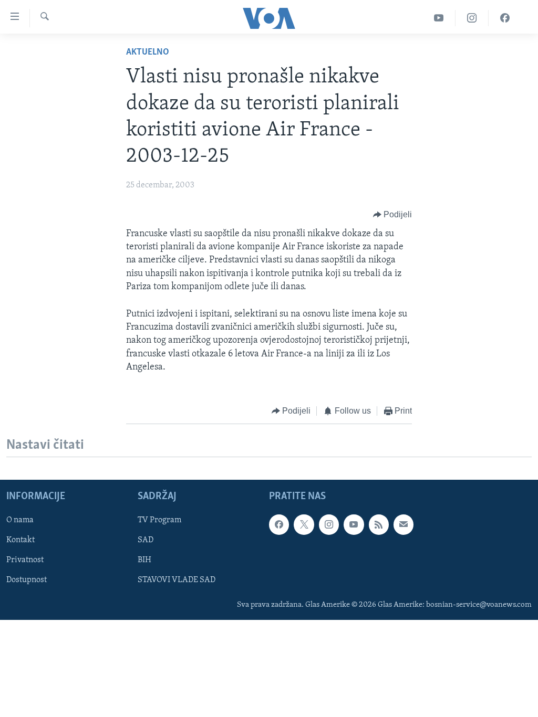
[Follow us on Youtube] (354, 525)
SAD (145, 540)
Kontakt (20, 540)
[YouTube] (439, 18)
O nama (20, 520)
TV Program (159, 520)
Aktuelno (147, 52)
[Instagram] (472, 18)
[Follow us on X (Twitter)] (304, 525)
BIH (144, 560)
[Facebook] (505, 18)
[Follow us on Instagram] (329, 525)
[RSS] (379, 525)
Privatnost (25, 560)
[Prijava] (403, 525)
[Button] (392, 215)
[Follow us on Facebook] (279, 525)
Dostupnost (26, 580)
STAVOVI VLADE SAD (176, 580)
